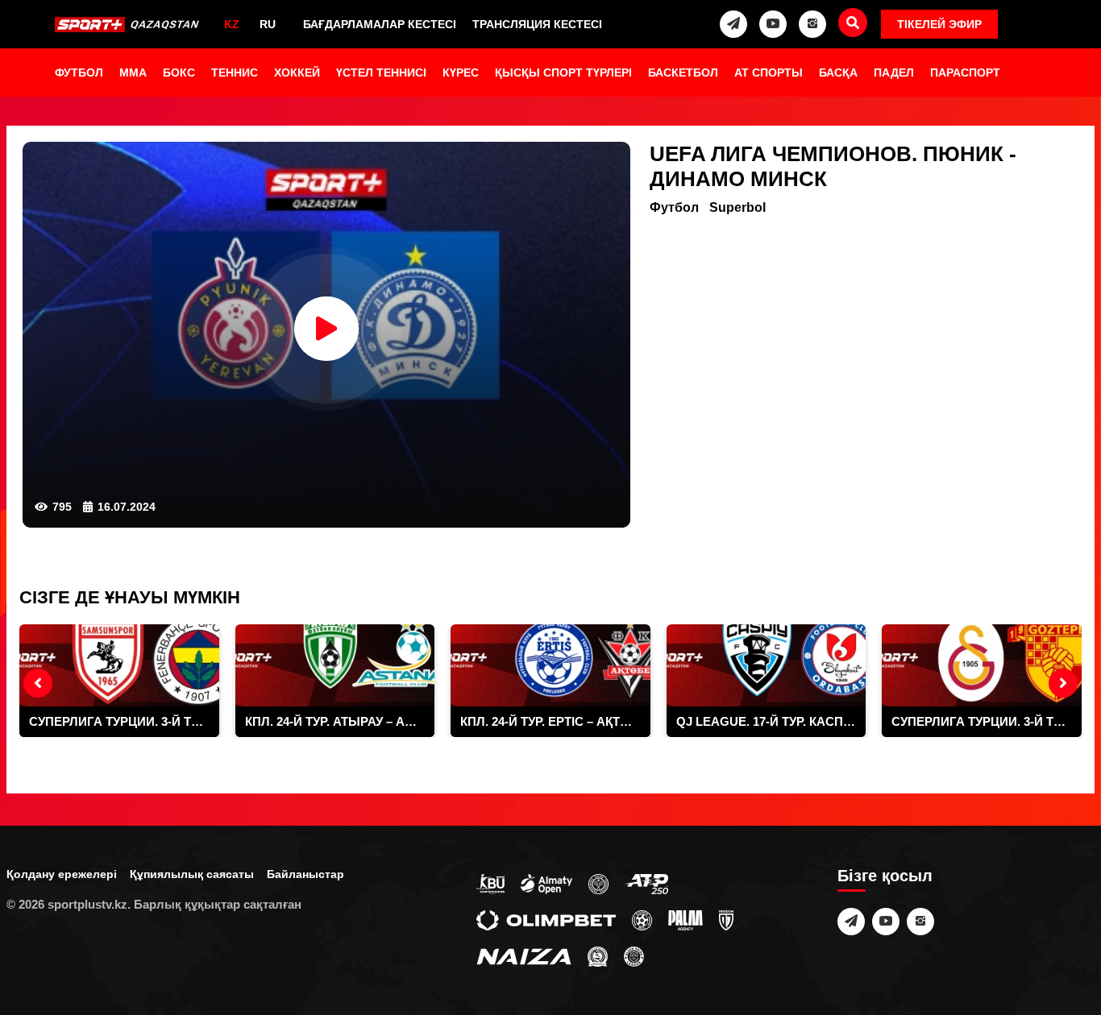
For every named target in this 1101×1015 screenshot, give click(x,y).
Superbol (737, 207)
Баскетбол (683, 72)
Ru (268, 24)
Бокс (179, 72)
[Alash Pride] (634, 955)
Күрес (460, 72)
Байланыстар (305, 874)
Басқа (838, 72)
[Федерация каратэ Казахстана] (598, 955)
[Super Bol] (642, 919)
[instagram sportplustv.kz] (812, 24)
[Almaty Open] (546, 882)
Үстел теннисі (381, 72)
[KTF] (598, 882)
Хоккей (297, 72)
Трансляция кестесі (537, 24)
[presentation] (37, 683)
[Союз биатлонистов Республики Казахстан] (490, 882)
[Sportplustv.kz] (129, 24)
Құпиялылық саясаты (192, 874)
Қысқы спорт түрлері (563, 72)
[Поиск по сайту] (852, 22)
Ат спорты (768, 72)
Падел (894, 72)
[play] (326, 328)
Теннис (234, 72)
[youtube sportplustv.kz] (773, 24)
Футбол (79, 72)
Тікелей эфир (939, 24)
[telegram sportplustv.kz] (733, 24)
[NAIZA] (523, 955)
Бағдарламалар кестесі (379, 24)
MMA (133, 72)
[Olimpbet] (546, 919)
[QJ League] (726, 919)
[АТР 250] (646, 882)
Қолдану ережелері (61, 874)
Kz (231, 24)
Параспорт (965, 72)
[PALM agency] (685, 919)
